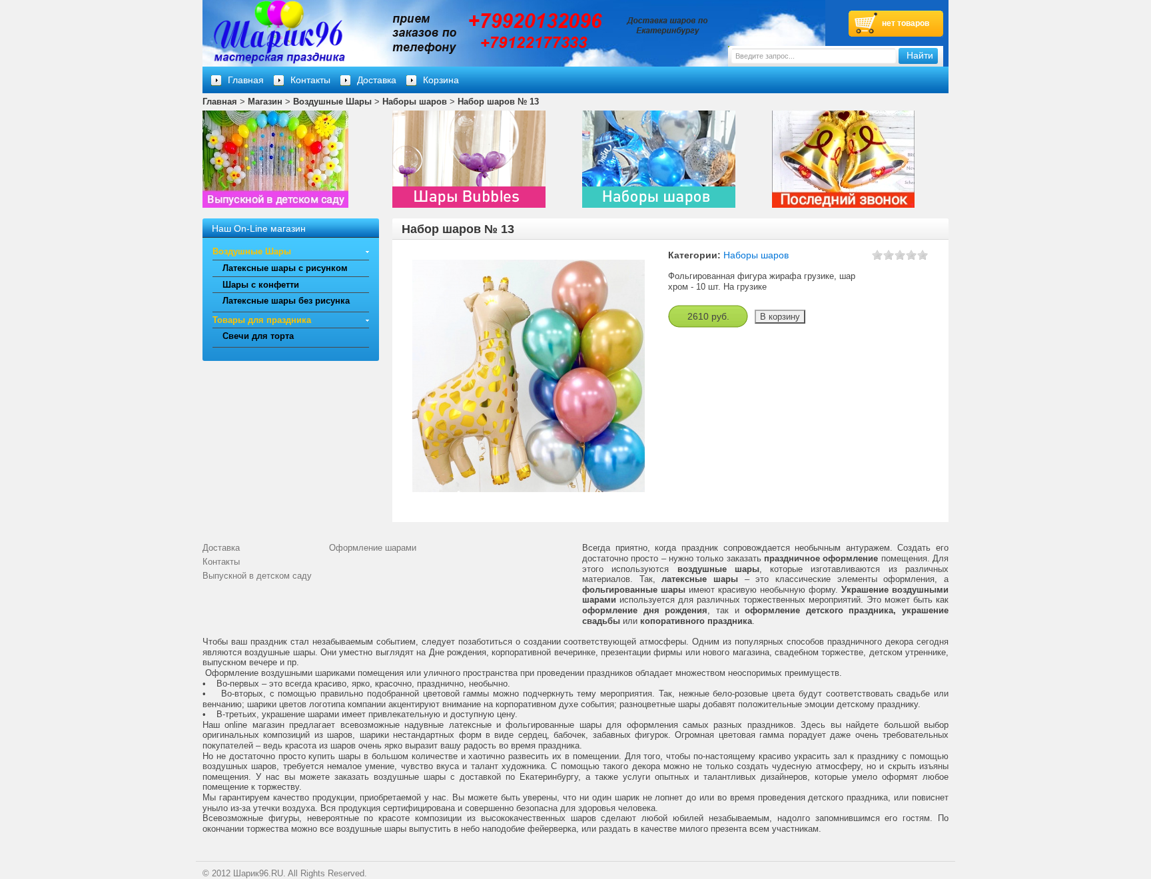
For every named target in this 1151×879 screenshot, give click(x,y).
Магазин (265, 102)
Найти (920, 56)
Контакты (310, 80)
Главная (219, 102)
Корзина (441, 80)
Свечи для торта (258, 336)
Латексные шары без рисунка (286, 301)
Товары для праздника (261, 320)
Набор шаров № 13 (498, 102)
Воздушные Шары (332, 102)
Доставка (376, 80)
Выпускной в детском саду (257, 576)
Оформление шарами (372, 548)
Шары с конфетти (260, 285)
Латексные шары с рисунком (285, 268)
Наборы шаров (414, 102)
